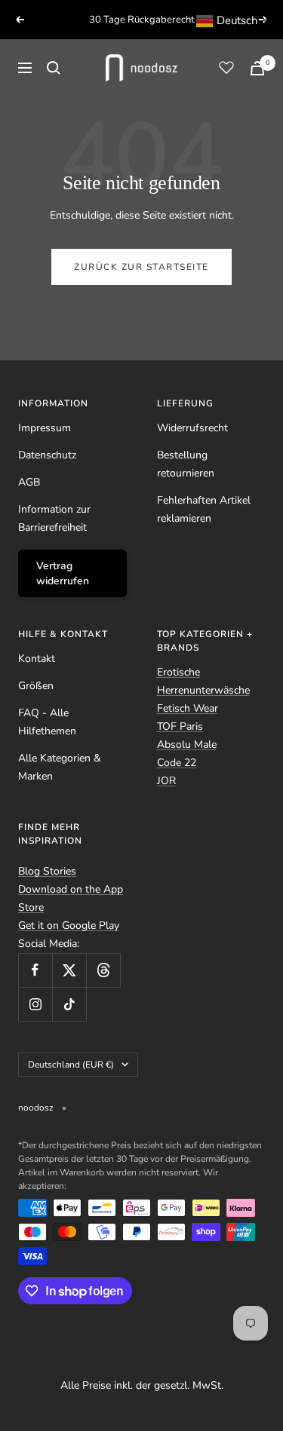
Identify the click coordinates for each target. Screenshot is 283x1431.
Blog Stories (47, 871)
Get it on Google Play (68, 925)
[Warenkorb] (257, 68)
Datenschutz (47, 455)
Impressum (44, 428)
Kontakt (36, 658)
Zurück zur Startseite (141, 267)
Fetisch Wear (187, 708)
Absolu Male (187, 744)
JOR (166, 781)
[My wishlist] (226, 67)
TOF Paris (180, 726)
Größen (36, 686)
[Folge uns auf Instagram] (35, 1004)
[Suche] (53, 68)
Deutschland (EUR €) (71, 1065)
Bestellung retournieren (185, 464)
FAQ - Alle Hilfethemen (47, 722)
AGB (29, 482)
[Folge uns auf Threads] (103, 970)
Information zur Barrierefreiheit (54, 518)
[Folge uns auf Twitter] (69, 970)
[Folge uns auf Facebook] (35, 970)
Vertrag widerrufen (62, 573)
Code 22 (176, 762)
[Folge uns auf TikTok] (69, 1004)
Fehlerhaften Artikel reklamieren (204, 509)
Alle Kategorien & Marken (59, 767)
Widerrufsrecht (192, 428)
